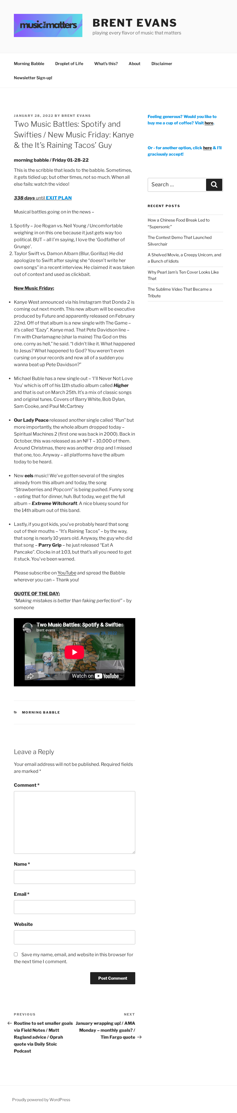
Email (21, 894)
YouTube (67, 573)
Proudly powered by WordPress (41, 1099)
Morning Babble (29, 63)
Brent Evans (76, 116)
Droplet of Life (69, 63)
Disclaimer (161, 63)
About (134, 63)
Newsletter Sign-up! (33, 77)
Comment (27, 785)
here (209, 122)
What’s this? (106, 63)
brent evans (134, 22)
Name (22, 864)
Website (23, 924)
